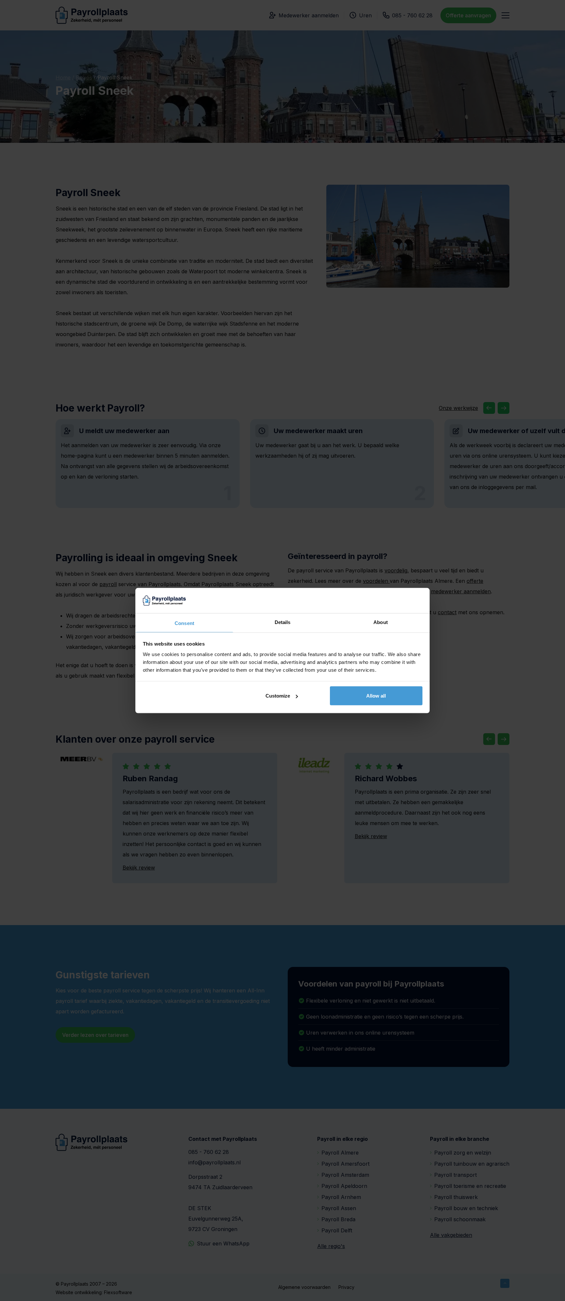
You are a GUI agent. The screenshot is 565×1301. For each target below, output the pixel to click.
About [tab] (380, 622)
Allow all (376, 696)
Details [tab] (283, 622)
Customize (277, 696)
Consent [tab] (184, 623)
